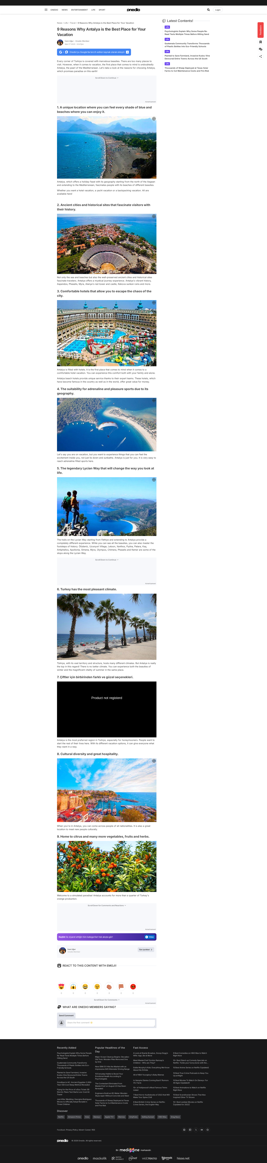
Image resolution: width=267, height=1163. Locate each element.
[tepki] (61, 986)
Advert (81, 1130)
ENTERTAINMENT (79, 10)
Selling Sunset (148, 1117)
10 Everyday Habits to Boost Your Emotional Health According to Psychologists (109, 1076)
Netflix (61, 1117)
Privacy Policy (72, 1130)
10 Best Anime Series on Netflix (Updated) (191, 1067)
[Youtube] (201, 1129)
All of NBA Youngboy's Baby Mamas (148, 1075)
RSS (93, 1130)
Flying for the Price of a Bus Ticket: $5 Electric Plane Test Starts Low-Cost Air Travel (73, 1092)
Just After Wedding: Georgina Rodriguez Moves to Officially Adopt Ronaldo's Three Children (74, 1101)
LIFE (93, 10)
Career (88, 1130)
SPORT (102, 10)
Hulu (87, 1117)
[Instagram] (184, 1129)
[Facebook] (190, 1129)
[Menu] (46, 10)
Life (66, 23)
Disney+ (97, 1117)
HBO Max (162, 1117)
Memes (121, 1117)
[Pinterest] (207, 1129)
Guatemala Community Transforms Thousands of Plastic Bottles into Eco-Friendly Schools (187, 45)
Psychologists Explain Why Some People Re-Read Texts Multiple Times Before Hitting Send (187, 32)
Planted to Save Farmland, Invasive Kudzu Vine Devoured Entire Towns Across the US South (187, 57)
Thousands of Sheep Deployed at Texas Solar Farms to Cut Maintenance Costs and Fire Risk (187, 69)
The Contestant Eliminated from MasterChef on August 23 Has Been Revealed (110, 1086)
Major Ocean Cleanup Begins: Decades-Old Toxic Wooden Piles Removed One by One (112, 1059)
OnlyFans (133, 1117)
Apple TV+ (109, 1117)
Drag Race (175, 1117)
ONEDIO (54, 10)
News (59, 23)
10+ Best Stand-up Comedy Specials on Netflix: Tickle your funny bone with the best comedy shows (190, 1062)
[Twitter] (196, 1129)
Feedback (61, 1130)
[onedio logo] (133, 10)
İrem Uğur (77, 41)
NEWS (65, 10)
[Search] (208, 10)
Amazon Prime (74, 1117)
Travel (73, 23)
